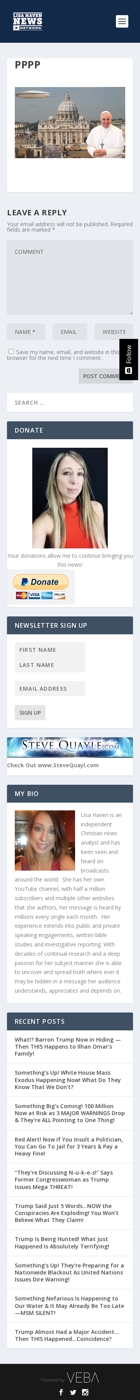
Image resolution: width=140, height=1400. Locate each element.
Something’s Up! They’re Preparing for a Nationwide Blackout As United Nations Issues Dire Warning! (69, 1272)
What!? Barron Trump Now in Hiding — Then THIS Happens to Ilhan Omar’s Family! (68, 1046)
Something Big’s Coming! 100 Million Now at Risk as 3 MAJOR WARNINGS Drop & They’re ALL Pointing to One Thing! (70, 1113)
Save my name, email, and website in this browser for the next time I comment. (63, 354)
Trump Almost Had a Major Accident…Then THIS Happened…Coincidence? (67, 1335)
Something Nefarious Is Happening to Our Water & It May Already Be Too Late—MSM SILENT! (69, 1305)
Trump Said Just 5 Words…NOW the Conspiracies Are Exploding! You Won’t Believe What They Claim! (67, 1213)
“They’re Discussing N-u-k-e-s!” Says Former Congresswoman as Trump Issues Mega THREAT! (64, 1179)
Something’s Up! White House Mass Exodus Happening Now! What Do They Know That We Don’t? (68, 1079)
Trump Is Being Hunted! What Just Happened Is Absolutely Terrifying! (62, 1242)
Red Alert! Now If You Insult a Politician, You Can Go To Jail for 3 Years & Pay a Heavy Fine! (69, 1146)
